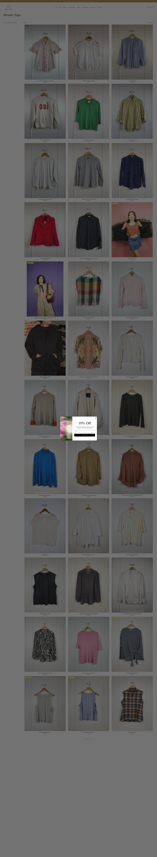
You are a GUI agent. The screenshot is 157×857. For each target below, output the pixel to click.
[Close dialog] (95, 418)
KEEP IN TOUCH (85, 435)
